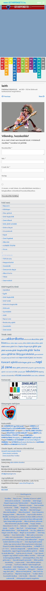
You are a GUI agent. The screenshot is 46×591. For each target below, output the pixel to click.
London (11, 528)
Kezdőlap (8, 498)
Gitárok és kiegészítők (14, 69)
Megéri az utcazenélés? (27, 532)
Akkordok (6, 242)
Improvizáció (7, 280)
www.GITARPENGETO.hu (14, 2)
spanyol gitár (21, 372)
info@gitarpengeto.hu (8, 473)
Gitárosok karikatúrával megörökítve (20, 90)
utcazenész (10, 375)
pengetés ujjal (32, 368)
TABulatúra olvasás (25, 505)
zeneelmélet (26, 375)
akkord (3, 339)
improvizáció (24, 357)
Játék (10, 61)
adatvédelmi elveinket (17, 462)
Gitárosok (31, 63)
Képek (5, 235)
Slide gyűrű (31, 569)
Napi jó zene (35, 65)
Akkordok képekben (9, 512)
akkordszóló (27, 339)
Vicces (5, 249)
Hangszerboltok (8, 262)
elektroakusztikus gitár (35, 343)
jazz (31, 357)
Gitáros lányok (8, 227)
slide (15, 371)
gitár (35, 346)
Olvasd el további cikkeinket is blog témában (17, 546)
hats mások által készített (28, 442)
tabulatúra (32, 371)
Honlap (4, 175)
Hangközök (24, 507)
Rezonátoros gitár (10, 569)
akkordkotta (15, 338)
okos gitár (16, 367)
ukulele (3, 375)
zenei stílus (34, 375)
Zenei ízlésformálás (18, 535)
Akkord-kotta (7, 273)
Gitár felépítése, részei (20, 567)
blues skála (10, 343)
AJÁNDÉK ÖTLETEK (9, 245)
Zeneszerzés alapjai (9, 269)
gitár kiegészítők (19, 350)
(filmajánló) (17, 436)
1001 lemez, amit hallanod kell (27, 539)
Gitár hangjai (37, 501)
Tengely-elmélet (35, 523)
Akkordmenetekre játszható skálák (16, 523)
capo (16, 343)
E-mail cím (6, 167)
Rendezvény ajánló (39, 68)
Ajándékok (2, 63)
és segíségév (31, 437)
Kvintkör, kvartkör (11, 510)
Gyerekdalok (27, 65)
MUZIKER (4, 490)
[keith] (23, 117)
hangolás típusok (6, 358)
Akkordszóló (21, 514)
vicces (18, 375)
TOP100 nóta (7, 259)
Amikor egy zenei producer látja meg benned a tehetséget (23, 544)
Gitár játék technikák (10, 224)
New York (20, 528)
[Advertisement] (23, 33)
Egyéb (5, 293)
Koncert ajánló (9, 362)
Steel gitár (21, 569)
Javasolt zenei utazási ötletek (11, 451)
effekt (24, 343)
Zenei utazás (43, 63)
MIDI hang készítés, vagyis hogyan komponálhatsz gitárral (23, 549)
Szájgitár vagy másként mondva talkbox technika (19, 555)
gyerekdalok (27, 354)
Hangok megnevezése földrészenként (16, 503)
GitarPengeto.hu (25, 494)
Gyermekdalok (33, 526)
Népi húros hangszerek (22, 574)
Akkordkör (23, 510)
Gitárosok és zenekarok (12, 501)
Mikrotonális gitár (37, 567)
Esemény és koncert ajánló (32, 498)
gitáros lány (14, 354)
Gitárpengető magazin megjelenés (27, 578)
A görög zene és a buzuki (24, 553)
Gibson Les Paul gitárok (23, 571)
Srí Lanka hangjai (30, 528)
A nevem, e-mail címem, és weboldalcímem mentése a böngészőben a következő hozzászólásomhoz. (21, 189)
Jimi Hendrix (37, 357)
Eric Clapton (19, 346)
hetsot (20, 427)
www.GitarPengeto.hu (26, 483)
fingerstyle (28, 346)
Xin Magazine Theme (23, 496)
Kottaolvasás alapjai (10, 505)
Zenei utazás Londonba (10, 453)
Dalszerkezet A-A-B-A (10, 526)
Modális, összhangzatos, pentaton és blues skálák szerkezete (23, 516)
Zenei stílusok (7, 220)
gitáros (4, 354)
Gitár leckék (23, 65)
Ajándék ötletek (32, 548)
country (20, 343)
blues (4, 343)
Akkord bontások (24, 512)
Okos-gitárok (7, 213)
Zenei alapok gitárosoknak (33, 542)
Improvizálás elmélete (34, 514)
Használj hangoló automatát (22, 560)
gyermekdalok (38, 354)
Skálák (16, 507)
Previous (6, 96)
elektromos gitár (7, 346)
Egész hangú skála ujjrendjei (13, 521)
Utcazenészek (7, 231)
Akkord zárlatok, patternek (33, 521)
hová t (32, 430)
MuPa (33, 362)
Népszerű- (6, 206)
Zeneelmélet (18, 65)
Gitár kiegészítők (6, 66)
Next (41, 96)
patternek (24, 367)
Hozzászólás (7, 148)
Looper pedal (19, 562)
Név (4, 158)
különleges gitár (25, 362)
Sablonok (23, 526)
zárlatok (42, 375)
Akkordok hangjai (35, 510)
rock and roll (10, 372)
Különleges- (7, 209)
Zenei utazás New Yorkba (10, 455)
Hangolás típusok (36, 503)
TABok (5, 277)
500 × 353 (24, 89)
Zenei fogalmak (8, 238)
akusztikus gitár (37, 339)
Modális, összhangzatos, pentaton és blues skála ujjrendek (23, 519)
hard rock (15, 357)
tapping (41, 371)
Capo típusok (38, 553)
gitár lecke (34, 350)
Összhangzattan (35, 507)
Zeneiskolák (6, 266)
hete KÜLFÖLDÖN (15, 444)
